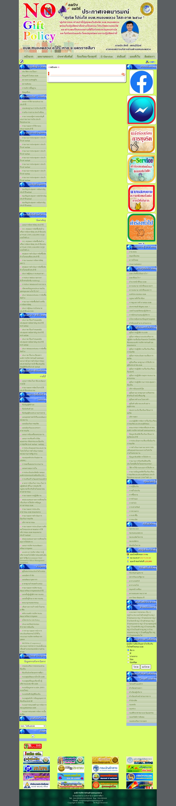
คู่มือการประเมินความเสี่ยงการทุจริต (140, 357)
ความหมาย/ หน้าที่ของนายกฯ (140, 286)
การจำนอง (133, 499)
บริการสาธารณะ (28, 522)
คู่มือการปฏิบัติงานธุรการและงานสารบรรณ (141, 376)
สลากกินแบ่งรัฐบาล (136, 577)
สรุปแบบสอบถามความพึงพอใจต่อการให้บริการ (33, 540)
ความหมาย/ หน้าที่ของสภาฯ (139, 290)
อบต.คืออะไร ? (134, 278)
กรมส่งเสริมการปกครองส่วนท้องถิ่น (32, 667)
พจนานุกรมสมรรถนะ (30, 603)
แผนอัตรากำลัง (27, 575)
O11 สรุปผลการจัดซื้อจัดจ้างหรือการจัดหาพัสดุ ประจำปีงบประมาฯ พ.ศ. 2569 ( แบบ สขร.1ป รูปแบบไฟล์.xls (33, 233)
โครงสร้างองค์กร (135, 684)
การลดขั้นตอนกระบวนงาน (32, 464)
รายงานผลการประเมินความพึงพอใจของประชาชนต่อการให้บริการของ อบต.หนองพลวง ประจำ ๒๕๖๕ (33, 530)
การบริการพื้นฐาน (28, 88)
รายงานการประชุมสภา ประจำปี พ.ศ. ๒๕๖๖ (33, 172)
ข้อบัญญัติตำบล (27, 405)
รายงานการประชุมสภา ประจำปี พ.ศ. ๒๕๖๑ (33, 139)
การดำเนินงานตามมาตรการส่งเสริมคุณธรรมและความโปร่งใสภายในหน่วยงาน (140, 450)
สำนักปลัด (132, 700)
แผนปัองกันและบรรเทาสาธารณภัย (30, 429)
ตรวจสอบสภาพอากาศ (137, 593)
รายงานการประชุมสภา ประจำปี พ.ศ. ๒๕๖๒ (33, 145)
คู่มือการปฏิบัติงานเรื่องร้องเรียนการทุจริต (140, 350)
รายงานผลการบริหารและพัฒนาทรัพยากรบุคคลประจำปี (31, 589)
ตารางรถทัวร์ (134, 581)
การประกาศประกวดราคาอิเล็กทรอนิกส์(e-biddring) (31, 279)
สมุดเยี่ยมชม (133, 256)
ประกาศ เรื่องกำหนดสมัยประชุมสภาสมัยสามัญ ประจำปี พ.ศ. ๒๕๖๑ (32, 342)
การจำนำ (132, 503)
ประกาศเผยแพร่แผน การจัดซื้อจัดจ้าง (33, 296)
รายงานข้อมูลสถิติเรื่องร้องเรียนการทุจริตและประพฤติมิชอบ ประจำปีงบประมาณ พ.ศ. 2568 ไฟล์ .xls (141, 475)
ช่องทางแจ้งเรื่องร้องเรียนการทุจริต (140, 411)
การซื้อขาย (133, 495)
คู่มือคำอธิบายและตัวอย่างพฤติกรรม (138, 405)
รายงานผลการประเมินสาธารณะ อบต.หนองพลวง (30, 510)
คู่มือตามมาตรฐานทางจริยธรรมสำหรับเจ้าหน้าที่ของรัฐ (140, 394)
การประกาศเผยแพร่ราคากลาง (33, 284)
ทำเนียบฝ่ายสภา (135, 688)
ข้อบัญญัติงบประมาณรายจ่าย (33, 413)
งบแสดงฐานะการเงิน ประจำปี (33, 108)
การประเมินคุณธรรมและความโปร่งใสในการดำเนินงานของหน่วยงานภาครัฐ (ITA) (33, 451)
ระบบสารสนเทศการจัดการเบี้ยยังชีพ (33, 712)
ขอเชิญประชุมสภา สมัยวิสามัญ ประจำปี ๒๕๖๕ (33, 197)
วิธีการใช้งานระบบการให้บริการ (141, 468)
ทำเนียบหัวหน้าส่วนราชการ (139, 696)
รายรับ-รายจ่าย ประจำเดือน (32, 112)
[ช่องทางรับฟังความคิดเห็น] (141, 125)
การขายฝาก (133, 511)
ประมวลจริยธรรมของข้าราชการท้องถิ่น (29, 625)
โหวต (136, 667)
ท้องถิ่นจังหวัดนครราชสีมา (32, 673)
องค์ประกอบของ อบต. (137, 294)
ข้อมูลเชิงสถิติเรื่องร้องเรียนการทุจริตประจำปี (140, 435)
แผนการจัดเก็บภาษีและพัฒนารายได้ (33, 382)
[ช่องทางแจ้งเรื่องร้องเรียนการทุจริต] (141, 153)
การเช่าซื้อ (133, 515)
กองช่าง (132, 709)
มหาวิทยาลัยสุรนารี (136, 598)
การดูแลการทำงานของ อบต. (140, 302)
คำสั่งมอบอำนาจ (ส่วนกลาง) (139, 323)
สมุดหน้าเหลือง (134, 589)
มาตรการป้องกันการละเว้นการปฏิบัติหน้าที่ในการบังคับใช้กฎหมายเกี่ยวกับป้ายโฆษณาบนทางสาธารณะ (33, 487)
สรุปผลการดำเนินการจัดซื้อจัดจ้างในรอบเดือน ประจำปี (33, 255)
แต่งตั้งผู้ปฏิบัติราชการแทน (32, 594)
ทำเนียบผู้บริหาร (135, 692)
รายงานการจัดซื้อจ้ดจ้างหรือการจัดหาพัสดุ (32, 303)
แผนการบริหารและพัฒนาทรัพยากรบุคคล (31, 546)
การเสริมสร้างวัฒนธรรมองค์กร (34, 479)
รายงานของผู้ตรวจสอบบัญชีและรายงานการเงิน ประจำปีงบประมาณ (32, 119)
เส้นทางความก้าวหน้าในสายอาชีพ (32, 608)
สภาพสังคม (26, 84)
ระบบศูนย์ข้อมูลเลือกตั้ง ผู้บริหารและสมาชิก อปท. (31, 682)
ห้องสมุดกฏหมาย (135, 573)
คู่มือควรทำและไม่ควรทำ (138, 399)
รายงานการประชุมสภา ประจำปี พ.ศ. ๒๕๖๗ (33, 178)
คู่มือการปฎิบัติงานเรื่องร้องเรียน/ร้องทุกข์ (141, 370)
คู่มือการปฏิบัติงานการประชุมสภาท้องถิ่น (141, 383)
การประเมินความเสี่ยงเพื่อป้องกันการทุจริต (141, 442)
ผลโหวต (145, 667)
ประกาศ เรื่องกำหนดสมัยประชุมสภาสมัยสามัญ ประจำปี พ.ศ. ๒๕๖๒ (32, 332)
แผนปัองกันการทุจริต (30, 424)
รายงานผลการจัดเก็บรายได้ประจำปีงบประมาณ (32, 389)
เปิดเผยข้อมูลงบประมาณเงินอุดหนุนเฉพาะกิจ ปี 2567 (32, 289)
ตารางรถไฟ (133, 585)
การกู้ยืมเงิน (133, 486)
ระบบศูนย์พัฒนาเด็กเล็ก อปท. (33, 677)
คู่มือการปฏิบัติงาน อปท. (138, 332)
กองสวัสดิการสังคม (136, 717)
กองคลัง (132, 705)
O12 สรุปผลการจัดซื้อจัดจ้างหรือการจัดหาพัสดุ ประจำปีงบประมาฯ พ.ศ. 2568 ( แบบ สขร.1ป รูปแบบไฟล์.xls (33, 245)
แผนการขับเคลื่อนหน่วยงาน (32, 434)
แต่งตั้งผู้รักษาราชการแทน (32, 599)
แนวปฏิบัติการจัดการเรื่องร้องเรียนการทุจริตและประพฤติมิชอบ (141, 422)
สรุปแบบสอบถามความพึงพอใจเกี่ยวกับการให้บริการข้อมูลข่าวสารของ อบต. (33, 502)
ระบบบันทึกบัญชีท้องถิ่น (30, 694)
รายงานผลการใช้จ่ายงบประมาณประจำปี (30, 127)
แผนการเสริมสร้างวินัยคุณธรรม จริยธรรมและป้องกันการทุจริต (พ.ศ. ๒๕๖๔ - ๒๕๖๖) (32, 441)
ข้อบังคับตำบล (27, 409)
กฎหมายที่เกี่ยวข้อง (136, 298)
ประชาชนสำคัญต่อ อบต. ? (139, 307)
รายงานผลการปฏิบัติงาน (31, 496)
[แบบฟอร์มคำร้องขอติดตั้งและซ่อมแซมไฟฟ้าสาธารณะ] (141, 183)
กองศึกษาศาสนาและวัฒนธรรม (141, 713)
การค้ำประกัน (134, 491)
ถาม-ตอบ (132, 252)
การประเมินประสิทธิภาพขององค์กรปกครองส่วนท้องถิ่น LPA (32, 473)
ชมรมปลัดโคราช (135, 537)
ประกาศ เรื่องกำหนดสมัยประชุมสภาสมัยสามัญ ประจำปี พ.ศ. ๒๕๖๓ (32, 323)
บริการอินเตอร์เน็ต (136, 389)
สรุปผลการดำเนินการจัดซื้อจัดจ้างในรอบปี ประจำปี (33, 268)
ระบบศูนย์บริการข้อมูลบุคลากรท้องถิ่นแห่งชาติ (33, 699)
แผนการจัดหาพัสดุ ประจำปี (32, 225)
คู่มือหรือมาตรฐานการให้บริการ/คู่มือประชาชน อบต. (141, 363)
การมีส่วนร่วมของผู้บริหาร (139, 315)
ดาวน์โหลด (133, 260)
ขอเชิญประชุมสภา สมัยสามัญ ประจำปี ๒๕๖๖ (32, 203)
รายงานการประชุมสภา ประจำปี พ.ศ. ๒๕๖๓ (33, 152)
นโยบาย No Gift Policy (30, 620)
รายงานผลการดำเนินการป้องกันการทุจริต (31, 517)
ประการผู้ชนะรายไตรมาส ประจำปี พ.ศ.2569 (31, 309)
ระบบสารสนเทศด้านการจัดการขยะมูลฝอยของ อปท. (33, 706)
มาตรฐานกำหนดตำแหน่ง (31, 584)
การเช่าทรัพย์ (134, 507)
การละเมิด (133, 519)
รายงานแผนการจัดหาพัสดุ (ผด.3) (31, 261)
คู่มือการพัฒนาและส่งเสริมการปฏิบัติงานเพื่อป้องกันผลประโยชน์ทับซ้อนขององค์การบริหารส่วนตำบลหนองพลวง (141, 341)
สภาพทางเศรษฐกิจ (29, 80)
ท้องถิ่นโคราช (134, 545)
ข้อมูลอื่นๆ (25, 92)
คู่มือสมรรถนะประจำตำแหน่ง (33, 571)
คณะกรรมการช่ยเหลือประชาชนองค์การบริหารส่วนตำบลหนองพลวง (141, 428)
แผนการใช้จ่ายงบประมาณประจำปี (31, 103)
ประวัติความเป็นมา (29, 72)
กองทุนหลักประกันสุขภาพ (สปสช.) (31, 458)
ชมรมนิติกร (133, 541)
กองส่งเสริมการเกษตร (137, 721)
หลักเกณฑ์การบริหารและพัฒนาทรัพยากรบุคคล (31, 614)
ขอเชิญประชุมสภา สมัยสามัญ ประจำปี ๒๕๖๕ (32, 190)
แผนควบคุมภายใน (29, 468)
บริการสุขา (133, 417)
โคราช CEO (133, 529)
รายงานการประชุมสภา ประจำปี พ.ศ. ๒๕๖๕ (33, 159)
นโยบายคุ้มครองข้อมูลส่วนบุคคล (141, 319)
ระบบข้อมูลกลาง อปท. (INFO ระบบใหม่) (32, 688)
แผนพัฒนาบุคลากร (29, 580)
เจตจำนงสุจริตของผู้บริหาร (139, 311)
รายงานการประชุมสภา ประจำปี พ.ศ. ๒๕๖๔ (33, 165)
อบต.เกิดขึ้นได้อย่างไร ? (138, 274)
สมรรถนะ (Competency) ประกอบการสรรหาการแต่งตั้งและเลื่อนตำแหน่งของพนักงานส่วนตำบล (33, 647)
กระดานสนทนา (134, 264)
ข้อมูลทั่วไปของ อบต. (30, 76)
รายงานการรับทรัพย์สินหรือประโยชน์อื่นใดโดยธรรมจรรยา (139, 462)
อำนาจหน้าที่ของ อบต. (137, 282)
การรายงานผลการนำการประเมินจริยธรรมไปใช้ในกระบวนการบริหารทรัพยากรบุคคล (31, 635)
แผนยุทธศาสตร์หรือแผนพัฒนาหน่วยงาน (33, 418)
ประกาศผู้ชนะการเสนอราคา (32, 274)
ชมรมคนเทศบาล (135, 533)
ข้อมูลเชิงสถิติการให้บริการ (139, 457)
